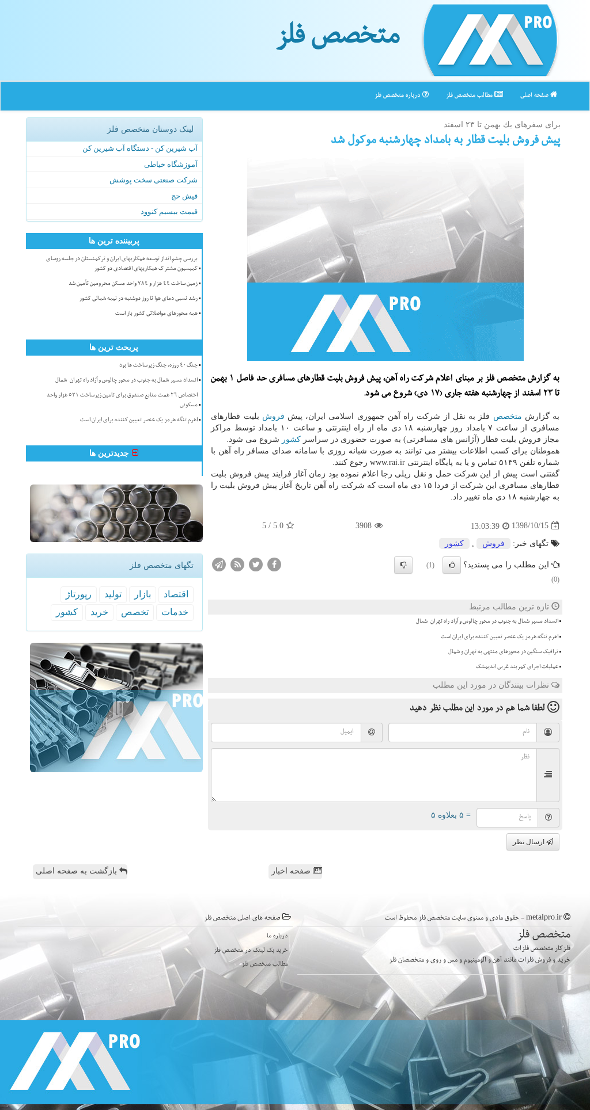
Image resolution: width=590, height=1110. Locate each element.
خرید (99, 612)
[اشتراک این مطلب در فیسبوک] (274, 563)
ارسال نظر (529, 842)
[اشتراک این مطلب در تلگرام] (219, 563)
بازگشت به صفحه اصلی (77, 871)
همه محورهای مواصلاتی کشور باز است (156, 314)
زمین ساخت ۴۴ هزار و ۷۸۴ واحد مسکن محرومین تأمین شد (133, 284)
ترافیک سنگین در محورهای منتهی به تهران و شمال (503, 652)
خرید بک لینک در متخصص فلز (251, 951)
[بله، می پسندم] (451, 565)
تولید (113, 594)
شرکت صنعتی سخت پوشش (153, 180)
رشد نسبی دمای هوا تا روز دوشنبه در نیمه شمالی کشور (139, 299)
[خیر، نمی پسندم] (403, 565)
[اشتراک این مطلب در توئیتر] (256, 563)
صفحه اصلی (535, 96)
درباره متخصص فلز (398, 96)
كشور (291, 439)
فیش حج (184, 196)
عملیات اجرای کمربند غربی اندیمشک (517, 667)
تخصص (135, 612)
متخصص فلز (337, 39)
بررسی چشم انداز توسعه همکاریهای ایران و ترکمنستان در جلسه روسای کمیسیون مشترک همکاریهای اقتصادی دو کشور (122, 264)
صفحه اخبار (292, 871)
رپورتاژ (79, 594)
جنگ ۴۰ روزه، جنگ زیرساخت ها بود (158, 366)
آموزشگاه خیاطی (171, 164)
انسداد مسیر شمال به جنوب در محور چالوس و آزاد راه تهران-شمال (487, 622)
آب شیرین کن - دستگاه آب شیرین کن (140, 148)
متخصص (507, 416)
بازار (142, 594)
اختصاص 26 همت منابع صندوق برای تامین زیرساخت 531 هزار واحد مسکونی (122, 400)
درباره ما (277, 936)
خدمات (174, 612)
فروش (273, 416)
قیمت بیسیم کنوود (169, 211)
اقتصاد (176, 594)
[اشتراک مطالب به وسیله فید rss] (237, 563)
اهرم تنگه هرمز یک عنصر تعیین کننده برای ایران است (499, 637)
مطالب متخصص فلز (470, 96)
